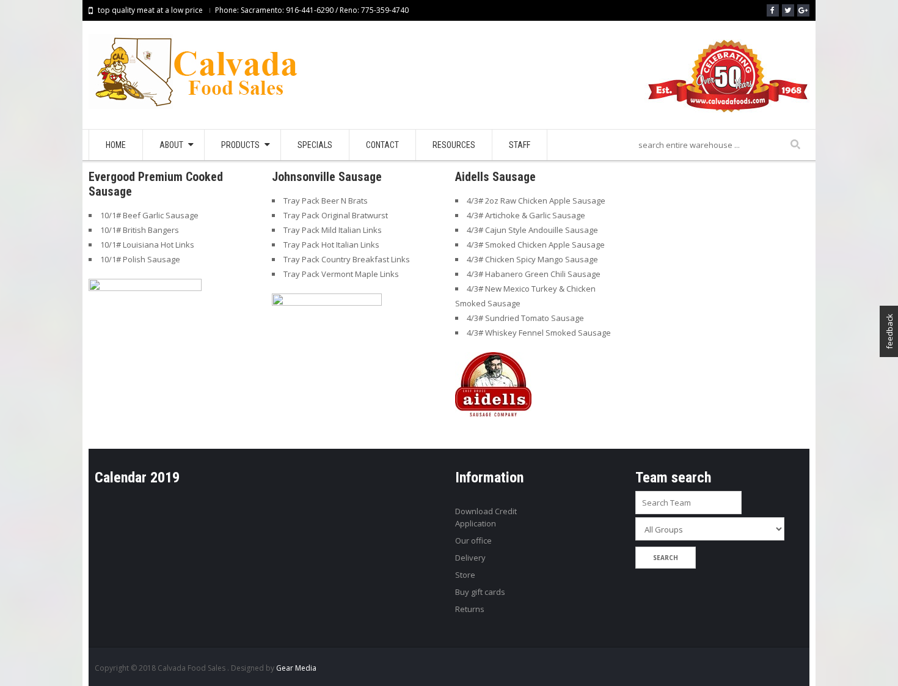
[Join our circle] (803, 10)
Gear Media (296, 668)
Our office (473, 540)
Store (465, 574)
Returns (469, 608)
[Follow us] (788, 10)
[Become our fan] (773, 10)
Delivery (470, 557)
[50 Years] (726, 81)
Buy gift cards (480, 591)
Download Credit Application (486, 517)
